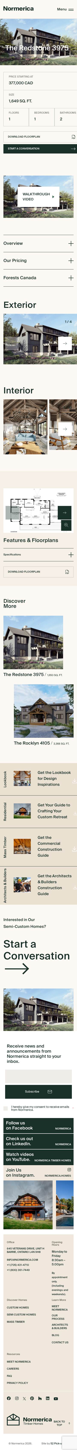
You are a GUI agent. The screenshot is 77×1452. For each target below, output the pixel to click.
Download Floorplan (24, 572)
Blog (55, 1335)
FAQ (9, 1376)
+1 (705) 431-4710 (18, 1265)
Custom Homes (18, 1308)
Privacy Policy (17, 1383)
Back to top (59, 1423)
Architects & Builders (60, 1326)
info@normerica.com (22, 1260)
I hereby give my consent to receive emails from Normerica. (42, 1108)
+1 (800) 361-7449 (18, 1270)
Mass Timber (16, 1322)
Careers (13, 1369)
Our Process (58, 1317)
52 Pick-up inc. (59, 1444)
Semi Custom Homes (21, 1315)
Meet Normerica (60, 1308)
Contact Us (60, 1342)
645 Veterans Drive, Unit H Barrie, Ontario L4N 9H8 (25, 1250)
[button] (65, 343)
